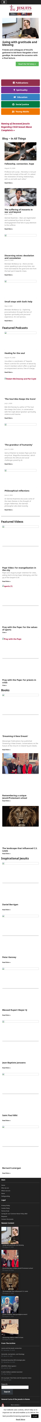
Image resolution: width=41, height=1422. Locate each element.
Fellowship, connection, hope (19, 163)
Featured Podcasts (15, 328)
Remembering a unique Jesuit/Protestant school (14, 796)
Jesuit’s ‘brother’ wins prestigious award (15, 1314)
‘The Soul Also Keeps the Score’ (20, 399)
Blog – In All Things (14, 138)
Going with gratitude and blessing (19, 43)
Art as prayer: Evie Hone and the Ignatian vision (16, 1378)
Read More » (9, 183)
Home (3, 1185)
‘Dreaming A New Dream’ (15, 736)
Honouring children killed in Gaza (13, 1337)
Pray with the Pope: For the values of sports (19, 628)
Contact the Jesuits (7, 1219)
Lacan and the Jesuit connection (11, 1348)
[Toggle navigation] (4, 2)
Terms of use (5, 1211)
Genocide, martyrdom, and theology (12, 1354)
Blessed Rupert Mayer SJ (14, 1010)
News (3, 1193)
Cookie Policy (5, 1208)
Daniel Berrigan (10, 904)
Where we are (5, 1191)
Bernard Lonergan (11, 1168)
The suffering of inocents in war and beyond (19, 210)
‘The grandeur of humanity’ (19, 444)
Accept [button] (35, 1416)
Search (4, 1384)
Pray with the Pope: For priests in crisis (19, 681)
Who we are (5, 1188)
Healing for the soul (15, 353)
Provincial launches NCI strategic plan (13, 1360)
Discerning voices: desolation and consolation (19, 256)
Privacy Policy (5, 1205)
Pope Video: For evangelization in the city (19, 569)
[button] (2, 41)
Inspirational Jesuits (15, 858)
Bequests (4, 1216)
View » (4, 632)
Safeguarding (5, 1196)
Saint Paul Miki (9, 1115)
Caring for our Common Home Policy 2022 (14, 1213)
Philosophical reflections (17, 490)
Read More (20, 1419)
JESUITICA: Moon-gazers (8, 1366)
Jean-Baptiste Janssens (14, 1062)
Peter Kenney (9, 957)
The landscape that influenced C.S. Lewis (19, 849)
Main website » (15, 1405)
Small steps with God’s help (18, 301)
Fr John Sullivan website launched (11, 1372)
